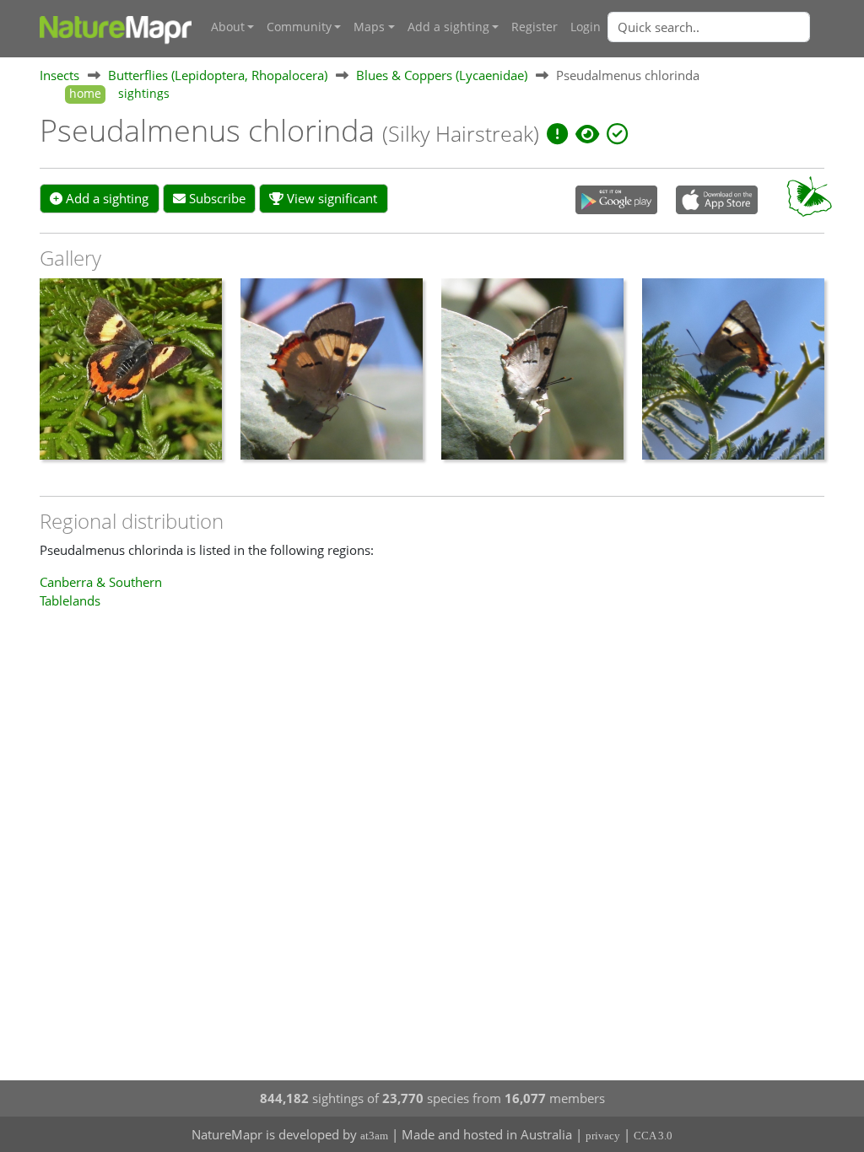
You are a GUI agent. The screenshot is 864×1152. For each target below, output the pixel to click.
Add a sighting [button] (448, 27)
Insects (59, 75)
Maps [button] (369, 27)
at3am (374, 1135)
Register (534, 27)
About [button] (228, 27)
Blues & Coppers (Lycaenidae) (441, 75)
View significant (330, 198)
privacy (603, 1135)
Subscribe (216, 198)
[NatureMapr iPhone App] (717, 201)
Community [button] (299, 27)
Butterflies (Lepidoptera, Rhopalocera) (217, 75)
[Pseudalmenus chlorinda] (131, 377)
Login (585, 27)
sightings (144, 93)
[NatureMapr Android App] (616, 201)
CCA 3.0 (653, 1135)
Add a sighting (105, 198)
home (85, 93)
